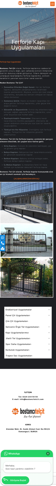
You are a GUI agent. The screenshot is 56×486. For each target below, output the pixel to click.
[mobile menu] (52, 4)
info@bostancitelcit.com (32, 399)
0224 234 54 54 (30, 397)
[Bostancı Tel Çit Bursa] (28, 4)
